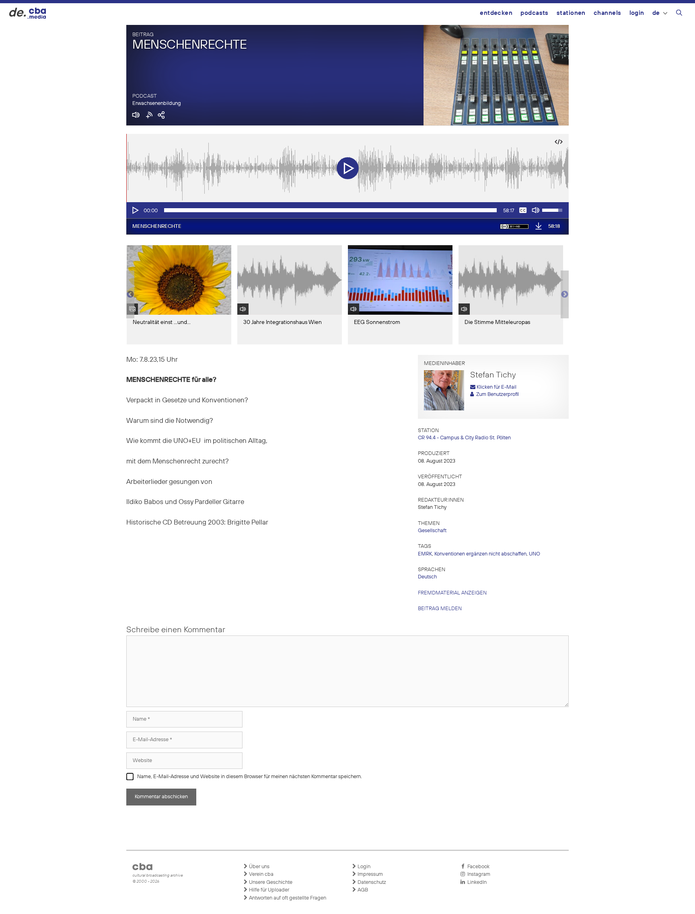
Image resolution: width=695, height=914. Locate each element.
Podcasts (534, 13)
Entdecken (496, 13)
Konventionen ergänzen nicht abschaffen (480, 554)
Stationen (571, 13)
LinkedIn (476, 882)
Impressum (369, 874)
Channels (607, 13)
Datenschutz (371, 882)
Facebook (477, 866)
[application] (347, 210)
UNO (534, 554)
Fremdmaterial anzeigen (452, 593)
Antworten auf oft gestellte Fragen (287, 898)
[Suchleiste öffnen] (679, 14)
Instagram (477, 874)
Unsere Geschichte (270, 882)
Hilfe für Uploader (268, 890)
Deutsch (427, 577)
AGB (362, 890)
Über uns (258, 866)
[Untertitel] (523, 210)
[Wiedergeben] (135, 210)
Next (565, 295)
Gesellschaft (432, 530)
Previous (130, 295)
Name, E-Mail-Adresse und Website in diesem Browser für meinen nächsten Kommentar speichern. (249, 776)
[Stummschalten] (536, 210)
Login (636, 13)
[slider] (330, 210)
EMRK (425, 554)
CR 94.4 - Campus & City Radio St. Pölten (464, 438)
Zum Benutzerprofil (496, 394)
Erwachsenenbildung (156, 103)
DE (656, 13)
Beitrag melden (440, 608)
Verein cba (260, 874)
